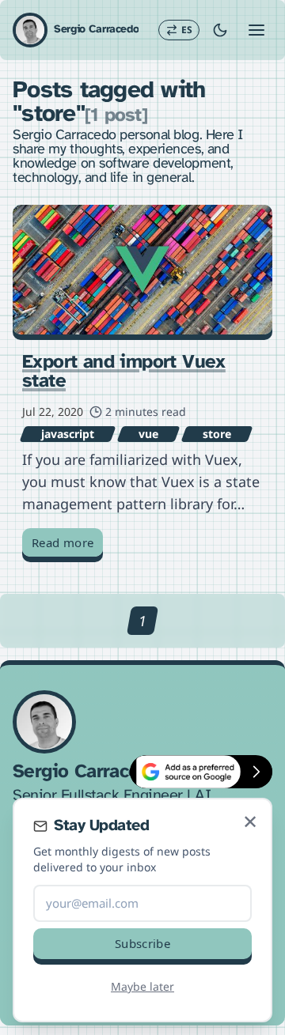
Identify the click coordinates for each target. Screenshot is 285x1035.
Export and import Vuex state (124, 372)
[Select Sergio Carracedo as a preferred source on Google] (185, 771)
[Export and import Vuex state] (142, 269)
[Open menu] (256, 30)
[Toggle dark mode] (220, 30)
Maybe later (142, 986)
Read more (62, 542)
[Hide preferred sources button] (256, 772)
